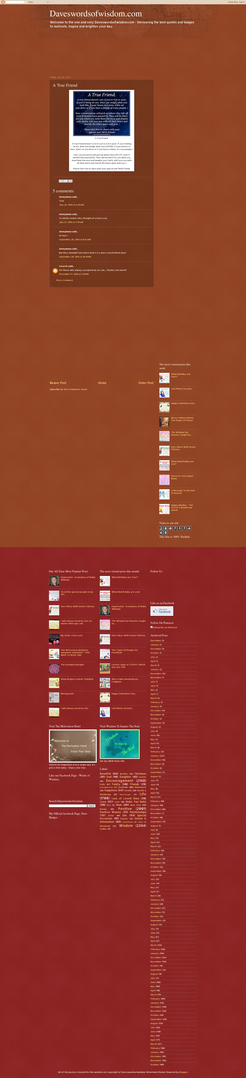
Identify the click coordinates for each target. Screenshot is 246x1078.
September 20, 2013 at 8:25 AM (75, 239)
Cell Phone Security (181, 388)
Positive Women (110, 812)
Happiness (110, 790)
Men (109, 805)
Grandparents (106, 787)
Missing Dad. (67, 693)
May (152, 690)
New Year (135, 805)
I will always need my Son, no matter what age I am (76, 622)
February (155, 702)
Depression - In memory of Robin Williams (78, 578)
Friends (134, 784)
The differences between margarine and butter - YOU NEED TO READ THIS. (75, 652)
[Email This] (60, 181)
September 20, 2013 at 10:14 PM (75, 256)
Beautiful (105, 773)
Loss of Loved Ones (125, 798)
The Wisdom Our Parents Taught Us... (181, 433)
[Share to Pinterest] (71, 181)
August (154, 727)
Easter (142, 777)
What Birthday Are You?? (181, 375)
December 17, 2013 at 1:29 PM (74, 274)
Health (128, 790)
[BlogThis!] (63, 181)
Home (102, 383)
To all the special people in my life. (77, 593)
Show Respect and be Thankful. (77, 679)
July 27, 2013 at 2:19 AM (71, 222)
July (152, 657)
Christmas (140, 773)
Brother (124, 773)
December (155, 640)
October (154, 653)
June (153, 685)
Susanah (63, 266)
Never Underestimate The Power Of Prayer (182, 419)
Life (143, 794)
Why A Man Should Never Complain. (125, 680)
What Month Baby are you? (182, 462)
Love (103, 801)
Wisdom (126, 825)
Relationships (138, 812)
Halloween (140, 787)
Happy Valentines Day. (183, 403)
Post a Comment (64, 280)
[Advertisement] (123, 52)
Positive (125, 808)
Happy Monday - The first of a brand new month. (182, 507)
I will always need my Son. (75, 708)
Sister (111, 815)
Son (124, 815)
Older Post (146, 383)
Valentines (128, 822)
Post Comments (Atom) (75, 389)
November (155, 677)
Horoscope (125, 794)
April (152, 661)
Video (140, 822)
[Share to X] (65, 181)
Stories (124, 818)
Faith (102, 784)
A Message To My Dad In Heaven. (183, 491)
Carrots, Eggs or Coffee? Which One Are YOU (128, 665)
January (154, 644)
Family (116, 784)
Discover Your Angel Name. (182, 477)
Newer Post (58, 383)
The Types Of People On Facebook (125, 651)
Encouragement (119, 780)
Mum (119, 804)
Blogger (183, 1072)
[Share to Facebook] (68, 181)
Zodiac (103, 828)
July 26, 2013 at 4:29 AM (71, 204)
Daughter (125, 776)
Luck (117, 801)
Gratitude (123, 787)
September (156, 723)
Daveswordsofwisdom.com (96, 13)
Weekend (105, 826)
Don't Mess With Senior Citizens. (183, 448)
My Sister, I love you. (72, 635)
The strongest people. (72, 664)
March (153, 665)
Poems (103, 809)
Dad (108, 776)
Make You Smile (136, 801)
